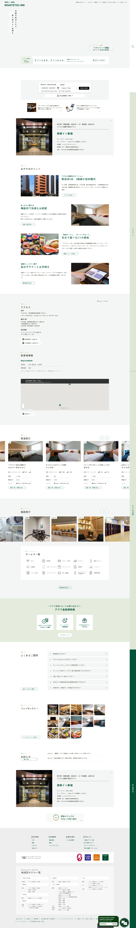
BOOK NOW (84, 88)
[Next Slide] (107, 438)
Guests (62, 84)
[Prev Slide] (102, 438)
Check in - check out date (48, 84)
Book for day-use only (50, 91)
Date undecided (66, 91)
